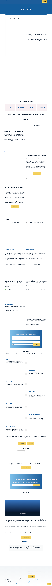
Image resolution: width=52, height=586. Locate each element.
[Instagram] (29, 579)
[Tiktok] (35, 579)
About (29, 1)
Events (10, 107)
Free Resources (21, 107)
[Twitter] (33, 579)
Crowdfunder (37, 1)
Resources (33, 1)
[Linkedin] (37, 579)
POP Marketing (14, 583)
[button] (30, 443)
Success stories (42, 107)
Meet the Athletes (15, 1)
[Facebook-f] (31, 579)
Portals (26, 1)
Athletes (31, 107)
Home (11, 1)
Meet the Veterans (21, 1)
